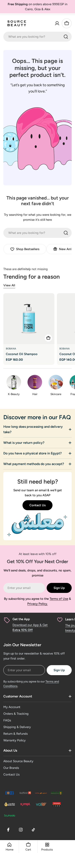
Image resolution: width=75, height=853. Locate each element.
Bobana (11, 348)
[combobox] (37, 37)
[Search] (65, 36)
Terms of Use (59, 599)
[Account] (57, 23)
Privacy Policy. (37, 604)
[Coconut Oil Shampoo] (28, 318)
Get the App (21, 619)
